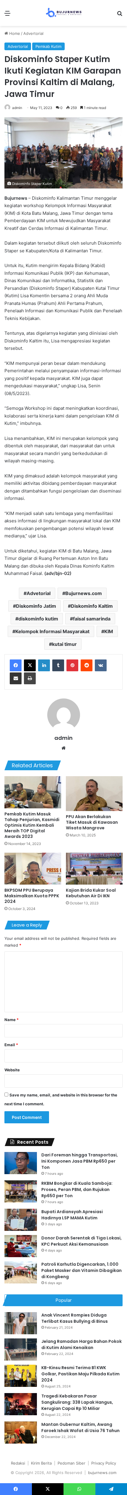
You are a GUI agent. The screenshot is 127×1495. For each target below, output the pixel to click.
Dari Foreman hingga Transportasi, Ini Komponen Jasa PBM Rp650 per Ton (79, 1161)
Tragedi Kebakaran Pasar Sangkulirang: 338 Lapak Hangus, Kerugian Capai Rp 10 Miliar (77, 1402)
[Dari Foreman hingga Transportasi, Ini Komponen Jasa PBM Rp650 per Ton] (20, 1163)
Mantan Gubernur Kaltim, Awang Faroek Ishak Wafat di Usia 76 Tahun (80, 1427)
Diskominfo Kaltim (92, 606)
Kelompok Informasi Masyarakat (52, 631)
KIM (108, 631)
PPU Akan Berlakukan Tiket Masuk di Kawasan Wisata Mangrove (92, 822)
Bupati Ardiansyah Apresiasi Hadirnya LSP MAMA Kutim (72, 1215)
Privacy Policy (103, 1463)
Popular (64, 1300)
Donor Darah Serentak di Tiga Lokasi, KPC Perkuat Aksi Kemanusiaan (81, 1241)
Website (12, 1069)
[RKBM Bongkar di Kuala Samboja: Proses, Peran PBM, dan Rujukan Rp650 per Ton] (20, 1191)
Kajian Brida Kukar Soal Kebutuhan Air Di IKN (91, 893)
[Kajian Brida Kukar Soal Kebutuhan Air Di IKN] (94, 869)
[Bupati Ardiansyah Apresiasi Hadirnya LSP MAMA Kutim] (20, 1220)
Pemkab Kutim (48, 46)
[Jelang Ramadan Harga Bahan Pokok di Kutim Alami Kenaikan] (20, 1349)
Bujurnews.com (83, 593)
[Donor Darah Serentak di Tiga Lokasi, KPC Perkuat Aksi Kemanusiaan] (20, 1246)
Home (14, 33)
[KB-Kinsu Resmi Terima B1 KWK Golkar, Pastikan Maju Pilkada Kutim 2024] (20, 1376)
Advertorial (33, 33)
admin (17, 107)
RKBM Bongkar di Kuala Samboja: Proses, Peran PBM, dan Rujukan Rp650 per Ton (77, 1189)
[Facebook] (16, 665)
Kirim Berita (41, 1463)
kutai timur (64, 644)
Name (11, 1019)
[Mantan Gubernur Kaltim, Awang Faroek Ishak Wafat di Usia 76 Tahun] (20, 1432)
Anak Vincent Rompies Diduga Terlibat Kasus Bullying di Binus (74, 1318)
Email (11, 1044)
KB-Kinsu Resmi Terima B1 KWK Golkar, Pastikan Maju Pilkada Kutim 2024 (80, 1374)
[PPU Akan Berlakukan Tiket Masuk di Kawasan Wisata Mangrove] (94, 793)
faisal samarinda (91, 619)
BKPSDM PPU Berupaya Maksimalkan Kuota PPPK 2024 (31, 895)
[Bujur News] (64, 13)
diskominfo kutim (38, 619)
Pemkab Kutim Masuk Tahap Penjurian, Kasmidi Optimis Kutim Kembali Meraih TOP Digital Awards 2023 (31, 825)
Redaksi (18, 1463)
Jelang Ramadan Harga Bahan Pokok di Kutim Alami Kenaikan (81, 1344)
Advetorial (39, 593)
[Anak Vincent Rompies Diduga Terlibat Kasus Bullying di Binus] (20, 1323)
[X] (30, 665)
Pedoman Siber (71, 1463)
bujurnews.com (102, 1472)
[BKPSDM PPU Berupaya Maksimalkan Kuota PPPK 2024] (32, 869)
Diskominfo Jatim (36, 606)
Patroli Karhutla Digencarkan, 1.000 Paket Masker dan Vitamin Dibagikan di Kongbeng (81, 1270)
